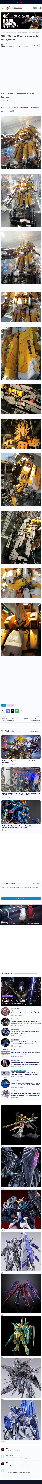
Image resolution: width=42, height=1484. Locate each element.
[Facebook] (8, 711)
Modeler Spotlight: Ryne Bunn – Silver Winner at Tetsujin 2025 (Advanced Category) (18, 826)
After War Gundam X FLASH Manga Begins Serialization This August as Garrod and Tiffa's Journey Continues (25, 1012)
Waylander (23, 107)
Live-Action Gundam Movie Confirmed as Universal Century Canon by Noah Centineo (26, 1022)
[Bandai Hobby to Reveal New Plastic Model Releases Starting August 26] (5, 1052)
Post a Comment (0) (21, 898)
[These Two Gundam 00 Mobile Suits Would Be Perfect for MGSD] (5, 1032)
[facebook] (17, 2)
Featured (8, 32)
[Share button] (21, 711)
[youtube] (21, 2)
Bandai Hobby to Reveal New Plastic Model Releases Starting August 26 (25, 1053)
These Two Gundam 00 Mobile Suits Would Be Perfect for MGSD (25, 1032)
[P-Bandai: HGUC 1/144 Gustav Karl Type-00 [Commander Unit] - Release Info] (5, 1042)
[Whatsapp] (17, 711)
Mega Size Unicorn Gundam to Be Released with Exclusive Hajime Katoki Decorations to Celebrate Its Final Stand (25, 1063)
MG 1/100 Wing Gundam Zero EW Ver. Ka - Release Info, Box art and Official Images (25, 1094)
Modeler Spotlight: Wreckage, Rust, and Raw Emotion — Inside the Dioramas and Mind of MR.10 (20, 794)
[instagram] (24, 2)
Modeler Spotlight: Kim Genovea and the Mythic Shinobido (18, 761)
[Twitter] (12, 711)
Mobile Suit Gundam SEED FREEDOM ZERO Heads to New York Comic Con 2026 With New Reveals (25, 1084)
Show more (34, 731)
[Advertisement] (21, 71)
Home (2, 32)
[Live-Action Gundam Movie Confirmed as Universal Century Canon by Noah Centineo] (5, 1022)
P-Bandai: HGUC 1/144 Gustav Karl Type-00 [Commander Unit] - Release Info (26, 1042)
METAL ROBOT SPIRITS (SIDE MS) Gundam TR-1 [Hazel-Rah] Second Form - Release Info (25, 1074)
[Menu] (2, 8)
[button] (35, 8)
